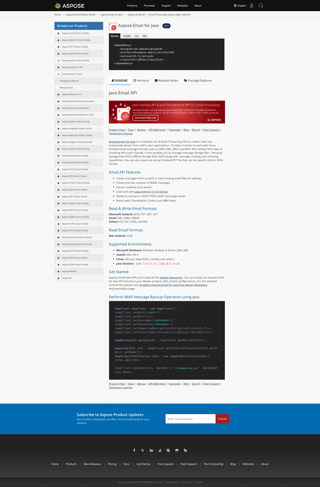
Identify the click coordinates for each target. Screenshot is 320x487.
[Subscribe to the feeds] (185, 450)
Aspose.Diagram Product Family (77, 142)
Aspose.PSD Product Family (75, 210)
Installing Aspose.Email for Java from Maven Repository (173, 285)
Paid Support (189, 464)
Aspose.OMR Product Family (75, 216)
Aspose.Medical (69, 271)
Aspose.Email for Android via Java (78, 101)
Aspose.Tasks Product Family (75, 148)
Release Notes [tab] (168, 80)
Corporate (66, 278)
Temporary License (120, 133)
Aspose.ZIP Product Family (74, 196)
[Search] (261, 5)
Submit (222, 418)
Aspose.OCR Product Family (75, 155)
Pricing (112, 464)
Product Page (117, 129)
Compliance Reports (69, 80)
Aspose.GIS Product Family (74, 189)
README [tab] (121, 80)
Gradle (126, 36)
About (197, 5)
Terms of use (187, 482)
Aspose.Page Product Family (75, 203)
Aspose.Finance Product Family (77, 237)
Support (166, 5)
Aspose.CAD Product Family (75, 169)
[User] (251, 5)
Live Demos (143, 464)
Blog (186, 129)
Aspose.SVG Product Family (75, 230)
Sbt (145, 36)
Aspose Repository (171, 277)
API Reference (157, 129)
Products (132, 5)
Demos (141, 129)
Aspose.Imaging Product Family (77, 128)
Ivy (136, 36)
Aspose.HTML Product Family (76, 182)
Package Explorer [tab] (199, 80)
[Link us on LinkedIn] (151, 450)
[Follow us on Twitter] (143, 450)
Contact (199, 482)
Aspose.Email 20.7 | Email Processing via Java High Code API (159, 14)
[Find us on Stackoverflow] (160, 450)
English (241, 5)
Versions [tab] (142, 80)
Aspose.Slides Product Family (76, 121)
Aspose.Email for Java (111, 14)
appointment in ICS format (151, 191)
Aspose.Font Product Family (75, 250)
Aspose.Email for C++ (72, 94)
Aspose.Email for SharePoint (75, 108)
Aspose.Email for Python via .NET (78, 114)
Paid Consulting (213, 464)
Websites (182, 5)
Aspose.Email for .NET (72, 67)
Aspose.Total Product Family (75, 33)
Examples (175, 129)
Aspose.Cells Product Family (75, 53)
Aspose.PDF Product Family (75, 46)
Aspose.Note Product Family (75, 162)
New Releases (92, 464)
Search (196, 129)
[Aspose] (69, 5)
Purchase (149, 5)
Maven (115, 36)
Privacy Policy (171, 482)
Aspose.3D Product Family (74, 176)
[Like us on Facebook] (134, 450)
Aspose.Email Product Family (80, 14)
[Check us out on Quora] (168, 450)
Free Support (211, 129)
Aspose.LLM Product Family (75, 264)
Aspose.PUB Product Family (75, 223)
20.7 (166, 25)
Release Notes (66, 87)
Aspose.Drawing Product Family (77, 244)
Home (57, 14)
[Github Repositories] (177, 450)
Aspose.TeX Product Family (75, 257)
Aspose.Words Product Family (76, 40)
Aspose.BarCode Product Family (77, 135)
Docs (131, 129)
